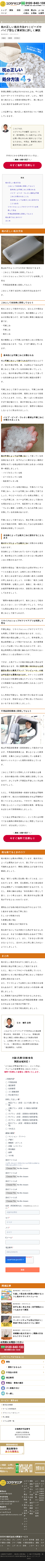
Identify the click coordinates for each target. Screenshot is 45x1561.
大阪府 (41, 1489)
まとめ (8, 221)
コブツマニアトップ (9, 22)
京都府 (41, 1493)
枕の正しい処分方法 (13, 183)
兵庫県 (41, 1491)
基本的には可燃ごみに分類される (23, 189)
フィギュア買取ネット (3, 1542)
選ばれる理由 (34, 11)
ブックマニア (14, 1542)
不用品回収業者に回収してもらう (20, 214)
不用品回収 (31, 1497)
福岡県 (41, 1500)
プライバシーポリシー (11, 1413)
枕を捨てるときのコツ (13, 217)
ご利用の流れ (26, 11)
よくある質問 (41, 11)
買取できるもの (31, 1488)
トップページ (4, 11)
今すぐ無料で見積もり (22, 165)
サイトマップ (37, 1502)
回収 (19, 10)
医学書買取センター (31, 1542)
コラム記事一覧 (22, 22)
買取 (11, 10)
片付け (17, 38)
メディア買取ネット (19, 1542)
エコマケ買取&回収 (26, 1542)
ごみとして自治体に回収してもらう (21, 186)
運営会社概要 (8, 1405)
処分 (4, 38)
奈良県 (41, 1495)
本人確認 (6, 1417)
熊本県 (41, 1498)
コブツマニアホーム (25, 1486)
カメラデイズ (42, 1542)
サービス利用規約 (9, 1409)
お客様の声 (25, 1513)
